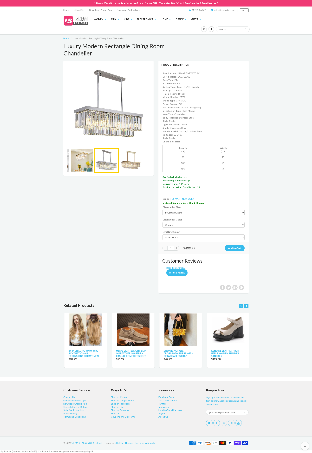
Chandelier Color (172, 219)
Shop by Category (120, 410)
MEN (113, 19)
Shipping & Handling (73, 410)
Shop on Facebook (120, 403)
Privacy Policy (70, 413)
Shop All (115, 413)
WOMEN (98, 19)
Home (66, 10)
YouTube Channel (167, 400)
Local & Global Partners (170, 410)
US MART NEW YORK (183, 198)
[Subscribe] (244, 412)
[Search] (246, 29)
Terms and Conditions (74, 416)
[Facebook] (216, 423)
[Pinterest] (224, 423)
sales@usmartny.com (224, 10)
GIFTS (194, 19)
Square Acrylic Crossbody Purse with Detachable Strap (177, 353)
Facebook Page (166, 397)
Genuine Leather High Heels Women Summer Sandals (224, 353)
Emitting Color (171, 231)
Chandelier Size (171, 207)
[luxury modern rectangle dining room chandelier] (108, 105)
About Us (79, 10)
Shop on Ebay (118, 407)
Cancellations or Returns (76, 407)
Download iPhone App (100, 10)
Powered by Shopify (145, 442)
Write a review (177, 272)
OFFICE (180, 19)
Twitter (162, 403)
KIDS (126, 19)
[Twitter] (209, 423)
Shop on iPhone (119, 397)
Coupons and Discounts (123, 416)
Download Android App (128, 10)
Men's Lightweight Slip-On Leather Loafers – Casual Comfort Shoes (130, 353)
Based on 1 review (175, 267)
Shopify (100, 442)
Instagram (163, 407)
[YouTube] (238, 423)
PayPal (161, 413)
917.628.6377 (199, 10)
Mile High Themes (124, 442)
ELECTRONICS (145, 19)
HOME (164, 19)
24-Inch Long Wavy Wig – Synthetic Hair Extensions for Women (83, 353)
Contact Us (69, 397)
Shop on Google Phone (122, 400)
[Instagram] (231, 423)
